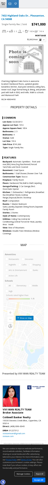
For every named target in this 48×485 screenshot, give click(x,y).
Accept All (38, 480)
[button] (2, 482)
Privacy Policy (11, 459)
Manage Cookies (23, 474)
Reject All (39, 474)
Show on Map (25, 318)
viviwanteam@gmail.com (14, 433)
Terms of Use (26, 459)
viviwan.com (8, 436)
